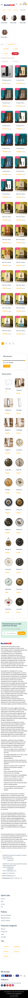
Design (6, 956)
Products (9, 9)
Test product (8, 388)
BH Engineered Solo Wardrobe (9, 80)
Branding (16, 946)
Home (3, 9)
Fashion (6, 946)
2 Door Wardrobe (15, 22)
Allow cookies (14, 995)
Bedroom (16, 9)
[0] (20, 5)
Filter (7, 366)
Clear (15, 53)
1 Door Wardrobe (5, 22)
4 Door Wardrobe (5, 37)
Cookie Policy (18, 993)
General (16, 951)
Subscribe (21, 633)
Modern (6, 951)
